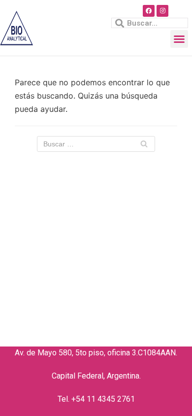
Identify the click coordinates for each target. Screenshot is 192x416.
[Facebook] (149, 11)
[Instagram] (162, 11)
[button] (179, 39)
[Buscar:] (96, 144)
